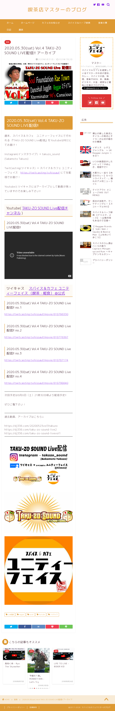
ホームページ (27, 22)
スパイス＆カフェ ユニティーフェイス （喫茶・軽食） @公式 (37, 291)
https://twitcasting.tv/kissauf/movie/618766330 (36, 314)
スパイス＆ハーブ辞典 (79, 22)
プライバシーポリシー (16, 707)
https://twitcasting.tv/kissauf (40, 172)
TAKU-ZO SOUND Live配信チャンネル (37, 210)
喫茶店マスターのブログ (57, 9)
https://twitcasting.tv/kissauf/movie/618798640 (36, 383)
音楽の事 (102, 22)
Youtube (41, 614)
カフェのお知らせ (51, 22)
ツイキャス (54, 614)
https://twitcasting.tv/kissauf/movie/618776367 (36, 337)
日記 (9, 29)
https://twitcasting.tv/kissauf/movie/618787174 (36, 360)
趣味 (21, 29)
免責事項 (33, 707)
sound (31, 614)
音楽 (7, 42)
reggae (21, 614)
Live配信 (10, 614)
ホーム (10, 22)
